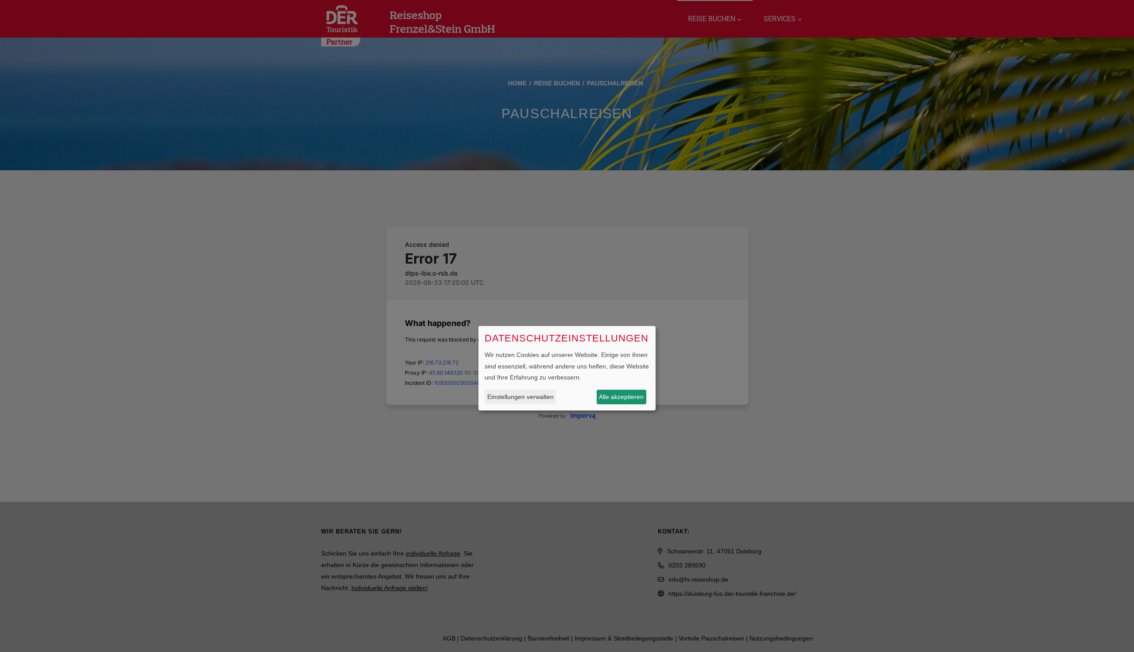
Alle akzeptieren (621, 396)
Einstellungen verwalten (520, 396)
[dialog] (567, 368)
